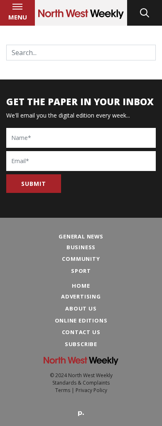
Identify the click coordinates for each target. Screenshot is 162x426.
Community (81, 258)
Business (81, 247)
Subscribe (81, 344)
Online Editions (81, 320)
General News (81, 236)
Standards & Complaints (81, 382)
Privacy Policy (91, 390)
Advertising (81, 296)
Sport (81, 270)
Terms (62, 390)
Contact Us (81, 332)
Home (81, 285)
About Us (80, 308)
